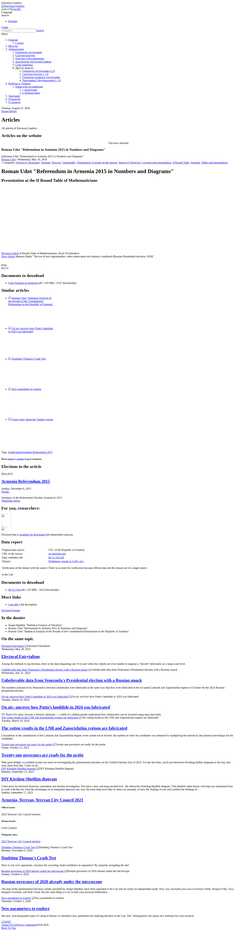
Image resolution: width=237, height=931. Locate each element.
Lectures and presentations (156, 162)
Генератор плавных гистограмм (41, 77)
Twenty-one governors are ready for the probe (26, 744)
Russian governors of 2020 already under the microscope (32, 871)
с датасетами (29, 89)
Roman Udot (8, 159)
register (20, 459)
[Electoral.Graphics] (12, 6)
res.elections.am (57, 553)
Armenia (45, 162)
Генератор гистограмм (28, 52)
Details (5, 491)
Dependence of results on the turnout (97, 162)
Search (40, 30)
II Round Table (181, 162)
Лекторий (14, 96)
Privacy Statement (27, 924)
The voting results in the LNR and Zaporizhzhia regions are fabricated (39, 717)
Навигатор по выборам (29, 86)
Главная (13, 39)
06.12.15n (13, 589)
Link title (13, 604)
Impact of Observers (130, 162)
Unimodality (69, 162)
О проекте (14, 102)
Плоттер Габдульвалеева (29, 58)
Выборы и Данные (19, 83)
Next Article (8, 256)
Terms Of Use (9, 924)
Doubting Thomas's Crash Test (18, 847)
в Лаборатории (31, 92)
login (10, 459)
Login (4, 27)
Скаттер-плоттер (25, 55)
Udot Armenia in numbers (22, 282)
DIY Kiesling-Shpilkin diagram (18, 768)
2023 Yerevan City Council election (20, 841)
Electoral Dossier (10, 610)
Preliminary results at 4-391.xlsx (66, 561)
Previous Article (10, 253)
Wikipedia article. (10, 500)
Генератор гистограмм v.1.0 (38, 71)
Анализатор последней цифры (33, 61)
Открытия (14, 99)
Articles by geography (28, 162)
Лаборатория (16, 49)
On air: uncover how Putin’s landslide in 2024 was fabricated (34, 696)
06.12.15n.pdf (56, 557)
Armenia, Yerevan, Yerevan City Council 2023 (42, 800)
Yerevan (56, 162)
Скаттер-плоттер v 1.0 (35, 74)
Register (12, 21)
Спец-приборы (24, 64)
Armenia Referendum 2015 (37, 452)
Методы (13, 46)
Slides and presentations (214, 162)
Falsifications (15, 452)
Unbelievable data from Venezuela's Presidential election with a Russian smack (44, 669)
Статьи (19, 42)
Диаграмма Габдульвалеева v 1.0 (41, 80)
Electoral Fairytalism (12, 645)
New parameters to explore (16, 897)
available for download (32, 534)
